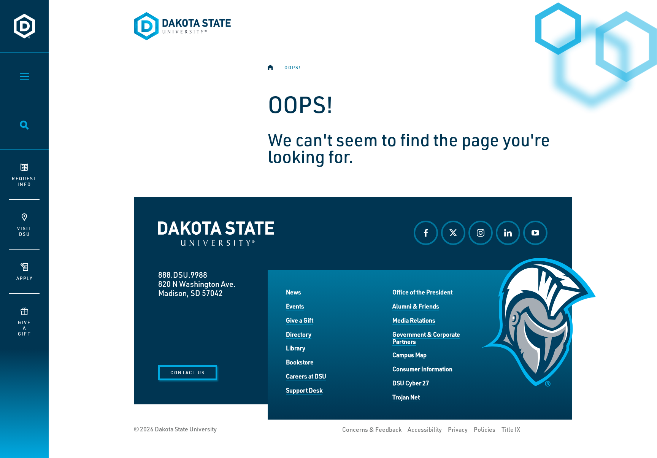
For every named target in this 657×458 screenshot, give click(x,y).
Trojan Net (406, 397)
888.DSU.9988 (182, 275)
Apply (24, 278)
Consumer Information (422, 369)
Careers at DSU (306, 376)
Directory (298, 334)
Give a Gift (299, 320)
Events (295, 306)
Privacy (458, 429)
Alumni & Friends (415, 306)
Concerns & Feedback (372, 429)
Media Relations (413, 320)
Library (295, 348)
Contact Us (187, 372)
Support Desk (304, 390)
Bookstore (300, 362)
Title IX (510, 429)
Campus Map (409, 355)
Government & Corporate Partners (426, 338)
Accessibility (425, 429)
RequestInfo (24, 181)
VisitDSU (24, 231)
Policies (484, 429)
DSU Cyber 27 (410, 383)
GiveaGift (24, 328)
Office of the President (422, 292)
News (293, 292)
